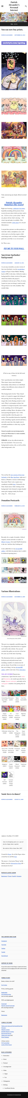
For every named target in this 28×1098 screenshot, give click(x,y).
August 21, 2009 (19, 799)
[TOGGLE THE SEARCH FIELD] (26, 6)
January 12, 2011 (19, 262)
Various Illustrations (10, 591)
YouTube (3, 944)
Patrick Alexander (7, 35)
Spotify (14, 876)
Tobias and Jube (5, 1035)
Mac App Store (15, 477)
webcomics (22, 670)
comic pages (15, 222)
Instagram (4, 941)
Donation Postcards (10, 500)
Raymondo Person (6, 1033)
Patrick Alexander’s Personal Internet (14, 6)
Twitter (3, 948)
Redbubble (4, 992)
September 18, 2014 (20, 35)
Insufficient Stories (10, 1088)
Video (4, 1070)
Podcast (5, 1063)
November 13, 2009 (20, 596)
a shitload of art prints (19, 208)
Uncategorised (7, 1066)
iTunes (9, 876)
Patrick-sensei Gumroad (7, 1005)
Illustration (6, 1055)
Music (5, 1059)
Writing (5, 1085)
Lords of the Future (6, 1044)
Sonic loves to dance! (10, 794)
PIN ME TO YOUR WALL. (14, 248)
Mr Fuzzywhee (5, 1043)
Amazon (19, 876)
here (14, 484)
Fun (6, 1077)
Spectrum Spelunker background (10, 256)
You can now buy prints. (12, 29)
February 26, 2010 (20, 505)
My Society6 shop (6, 994)
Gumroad (4, 1003)
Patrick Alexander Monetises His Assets (13, 203)
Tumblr (3, 952)
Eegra (9, 854)
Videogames (6, 1081)
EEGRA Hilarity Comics (7, 1031)
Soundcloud (4, 955)
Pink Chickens (5, 1037)
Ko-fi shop (4, 985)
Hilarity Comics (5, 1029)
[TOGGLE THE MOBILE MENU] (2, 6)
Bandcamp (4, 876)
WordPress (17, 1095)
